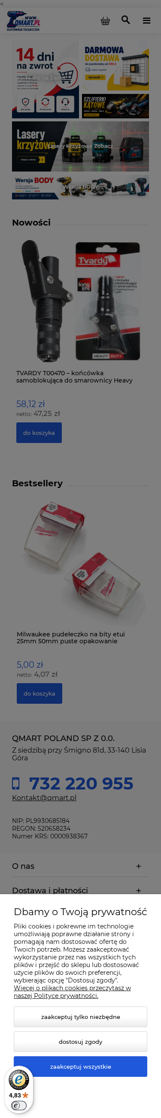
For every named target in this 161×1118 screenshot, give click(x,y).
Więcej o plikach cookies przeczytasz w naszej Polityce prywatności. (72, 992)
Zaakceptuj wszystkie (80, 1066)
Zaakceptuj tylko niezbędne (80, 1016)
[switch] (19, 1105)
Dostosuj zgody (80, 1041)
